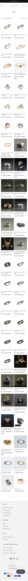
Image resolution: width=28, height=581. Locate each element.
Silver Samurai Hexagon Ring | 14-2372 (7, 173)
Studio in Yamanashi (8, 537)
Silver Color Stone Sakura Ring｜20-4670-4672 (7, 74)
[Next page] (17, 497)
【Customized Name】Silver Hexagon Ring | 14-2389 (19, 213)
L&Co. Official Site (7, 547)
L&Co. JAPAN (15, 578)
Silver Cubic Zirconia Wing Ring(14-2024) (19, 429)
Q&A (4, 523)
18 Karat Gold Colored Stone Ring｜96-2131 (19, 115)
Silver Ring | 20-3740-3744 (6, 470)
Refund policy (6, 528)
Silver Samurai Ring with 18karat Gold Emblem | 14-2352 (7, 252)
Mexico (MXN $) (13, 568)
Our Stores (5, 539)
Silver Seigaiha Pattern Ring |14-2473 (20, 350)
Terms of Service (7, 512)
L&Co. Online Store (7, 550)
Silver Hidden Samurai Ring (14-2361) (20, 233)
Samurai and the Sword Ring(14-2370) (20, 194)
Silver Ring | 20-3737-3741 (19, 449)
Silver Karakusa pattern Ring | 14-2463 (20, 311)
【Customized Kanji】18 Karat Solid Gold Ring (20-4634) (7, 429)
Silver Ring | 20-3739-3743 (19, 470)
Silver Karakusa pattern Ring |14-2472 (7, 370)
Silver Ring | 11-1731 (18, 489)
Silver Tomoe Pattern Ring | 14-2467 (20, 273)
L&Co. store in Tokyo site (9, 553)
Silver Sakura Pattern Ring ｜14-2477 (7, 35)
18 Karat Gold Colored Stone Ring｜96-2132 (6, 134)
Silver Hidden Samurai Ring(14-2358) (7, 213)
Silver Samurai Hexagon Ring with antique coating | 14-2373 (7, 233)
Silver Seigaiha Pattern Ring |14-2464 (7, 311)
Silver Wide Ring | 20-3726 (6, 489)
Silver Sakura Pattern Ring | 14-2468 (20, 35)
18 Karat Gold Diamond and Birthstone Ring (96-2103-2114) (20, 74)
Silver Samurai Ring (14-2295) (7, 407)
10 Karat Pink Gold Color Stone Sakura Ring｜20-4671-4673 (20, 55)
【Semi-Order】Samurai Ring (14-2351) (6, 389)
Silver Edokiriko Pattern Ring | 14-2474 (7, 350)
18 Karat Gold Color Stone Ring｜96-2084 (20, 95)
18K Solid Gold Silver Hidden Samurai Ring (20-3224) (7, 450)
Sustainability (6, 515)
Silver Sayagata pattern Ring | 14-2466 (19, 292)
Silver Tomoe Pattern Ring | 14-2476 (7, 331)
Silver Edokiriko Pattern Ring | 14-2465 (7, 292)
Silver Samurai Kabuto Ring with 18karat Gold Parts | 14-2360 (20, 370)
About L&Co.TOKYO (8, 507)
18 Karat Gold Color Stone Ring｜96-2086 (7, 115)
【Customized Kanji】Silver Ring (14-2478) (19, 173)
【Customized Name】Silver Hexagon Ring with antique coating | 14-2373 (19, 252)
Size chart (5, 526)
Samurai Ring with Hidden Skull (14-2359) (20, 389)
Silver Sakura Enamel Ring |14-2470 (7, 55)
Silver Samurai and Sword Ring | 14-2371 (7, 194)
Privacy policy (6, 510)
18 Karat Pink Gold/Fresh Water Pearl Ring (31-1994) (7, 153)
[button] (1, 5)
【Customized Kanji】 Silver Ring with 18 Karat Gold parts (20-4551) (20, 409)
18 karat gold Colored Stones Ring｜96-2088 (19, 134)
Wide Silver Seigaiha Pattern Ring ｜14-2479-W (6, 273)
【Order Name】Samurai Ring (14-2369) (20, 153)
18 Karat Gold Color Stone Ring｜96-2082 (7, 95)
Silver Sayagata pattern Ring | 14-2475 (19, 331)
